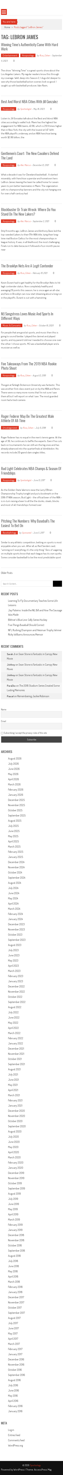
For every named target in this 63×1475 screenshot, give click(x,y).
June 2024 (13, 893)
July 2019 (13, 1198)
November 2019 (16, 1178)
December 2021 (16, 1048)
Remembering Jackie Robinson (33, 696)
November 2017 (16, 1302)
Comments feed (16, 1440)
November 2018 (16, 1240)
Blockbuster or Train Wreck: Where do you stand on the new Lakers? (28, 211)
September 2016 (16, 1375)
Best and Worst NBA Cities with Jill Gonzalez (29, 101)
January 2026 (15, 794)
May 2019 (13, 1209)
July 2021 (13, 1074)
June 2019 (13, 1204)
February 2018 (15, 1287)
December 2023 (16, 924)
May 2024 (13, 898)
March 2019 (14, 1219)
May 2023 (13, 960)
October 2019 (15, 1183)
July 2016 (13, 1385)
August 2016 (14, 1380)
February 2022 (15, 1038)
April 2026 (13, 779)
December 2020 (16, 1110)
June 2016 (13, 1390)
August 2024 (14, 882)
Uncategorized (10, 427)
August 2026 (15, 758)
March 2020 (14, 1157)
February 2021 (15, 1100)
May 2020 (13, 1147)
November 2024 (16, 867)
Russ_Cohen (44, 55)
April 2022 (13, 1028)
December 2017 (16, 1297)
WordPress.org (15, 1445)
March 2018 (14, 1281)
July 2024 (13, 888)
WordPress (19, 1469)
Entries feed (14, 1435)
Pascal (10, 696)
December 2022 (16, 986)
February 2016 (15, 1406)
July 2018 (13, 1261)
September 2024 (16, 877)
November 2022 (16, 991)
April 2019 (13, 1214)
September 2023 (17, 939)
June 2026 (14, 769)
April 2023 (13, 965)
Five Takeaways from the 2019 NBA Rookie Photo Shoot (29, 366)
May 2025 (13, 836)
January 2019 (15, 1230)
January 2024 (15, 919)
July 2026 (13, 763)
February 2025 (15, 851)
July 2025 (13, 825)
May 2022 (13, 1022)
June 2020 (14, 1141)
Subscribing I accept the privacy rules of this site (25, 732)
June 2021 (13, 1079)
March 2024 (14, 908)
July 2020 (13, 1136)
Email (3, 721)
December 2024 (16, 862)
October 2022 (15, 996)
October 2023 (15, 934)
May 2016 (13, 1395)
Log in (11, 1430)
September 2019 (16, 1188)
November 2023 (16, 929)
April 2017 (13, 1338)
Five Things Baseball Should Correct (26, 625)
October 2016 (15, 1369)
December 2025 (16, 800)
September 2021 (16, 1064)
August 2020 (15, 1131)
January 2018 (15, 1292)
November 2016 (16, 1364)
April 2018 (13, 1276)
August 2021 (14, 1069)
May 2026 (13, 774)
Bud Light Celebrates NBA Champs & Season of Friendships (31, 470)
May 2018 (13, 1271)
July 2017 (13, 1323)
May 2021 (13, 1084)
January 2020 (15, 1167)
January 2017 (15, 1354)
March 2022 (14, 1033)
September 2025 (17, 815)
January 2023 (15, 981)
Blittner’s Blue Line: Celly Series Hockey (27, 619)
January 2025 (15, 857)
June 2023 (13, 955)
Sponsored (26, 532)
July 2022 (13, 1012)
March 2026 (14, 784)
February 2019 (15, 1224)
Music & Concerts (12, 325)
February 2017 (15, 1349)
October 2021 (15, 1059)
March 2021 (14, 1095)
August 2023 (14, 945)
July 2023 (13, 950)
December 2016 (16, 1359)
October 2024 (15, 872)
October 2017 (15, 1307)
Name (3, 709)
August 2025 (14, 820)
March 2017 (14, 1343)
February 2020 (15, 1162)
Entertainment (10, 55)
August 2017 (14, 1318)
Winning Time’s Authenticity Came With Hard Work (29, 46)
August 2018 (14, 1255)
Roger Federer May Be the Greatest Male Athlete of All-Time (27, 418)
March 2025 (14, 846)
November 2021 (16, 1053)
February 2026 (15, 789)
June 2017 (13, 1328)
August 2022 (14, 1007)
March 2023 (14, 971)
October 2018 (15, 1245)
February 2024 (15, 914)
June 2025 (13, 831)
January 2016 (15, 1411)
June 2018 (13, 1266)
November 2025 (16, 805)
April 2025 (13, 841)
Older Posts (6, 573)
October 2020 (15, 1121)
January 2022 (15, 1043)
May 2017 (13, 1333)
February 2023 (15, 976)
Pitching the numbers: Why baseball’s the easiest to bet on (28, 523)
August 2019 (14, 1193)
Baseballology (9, 532)
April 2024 (13, 903)
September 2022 (17, 1002)
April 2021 (13, 1090)
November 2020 (16, 1116)
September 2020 (17, 1126)
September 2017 (16, 1312)
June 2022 (13, 1017)
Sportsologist (25, 108)
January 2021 (15, 1105)
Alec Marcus (25, 165)
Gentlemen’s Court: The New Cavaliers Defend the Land (30, 155)
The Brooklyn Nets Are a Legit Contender (27, 265)
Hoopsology (28, 55)
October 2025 (15, 810)
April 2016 (13, 1400)
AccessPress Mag (42, 1469)
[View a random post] (57, 12)
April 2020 (13, 1152)
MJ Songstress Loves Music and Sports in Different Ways (27, 316)
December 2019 (16, 1173)
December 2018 (16, 1235)
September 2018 (16, 1250)
